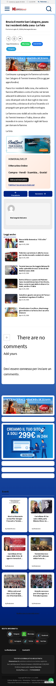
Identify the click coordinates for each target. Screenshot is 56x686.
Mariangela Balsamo (30, 29)
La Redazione (10, 650)
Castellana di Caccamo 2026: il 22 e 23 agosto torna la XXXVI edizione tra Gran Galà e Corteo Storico (15, 560)
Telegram (11, 49)
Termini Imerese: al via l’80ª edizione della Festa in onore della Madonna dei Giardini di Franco (41, 560)
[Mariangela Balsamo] (28, 208)
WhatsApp (25, 44)
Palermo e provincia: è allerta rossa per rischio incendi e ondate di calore (34, 254)
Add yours (10, 353)
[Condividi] (8, 38)
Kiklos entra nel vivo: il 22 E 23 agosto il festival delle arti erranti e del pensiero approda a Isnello (14, 597)
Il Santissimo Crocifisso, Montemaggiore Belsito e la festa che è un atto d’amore (34, 310)
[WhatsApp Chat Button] (51, 680)
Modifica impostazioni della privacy (28, 613)
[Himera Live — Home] (19, 9)
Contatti (26, 650)
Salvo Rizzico (11, 529)
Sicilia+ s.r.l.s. (17, 680)
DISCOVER (37, 44)
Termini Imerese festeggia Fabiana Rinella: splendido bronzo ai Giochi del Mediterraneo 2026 (34, 268)
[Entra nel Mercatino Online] (28, 172)
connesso (26, 369)
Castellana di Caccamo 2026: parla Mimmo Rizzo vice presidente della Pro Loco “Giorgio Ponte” (41, 522)
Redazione (37, 529)
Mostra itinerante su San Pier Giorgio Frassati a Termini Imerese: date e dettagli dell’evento (15, 522)
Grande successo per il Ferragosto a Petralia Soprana (41, 593)
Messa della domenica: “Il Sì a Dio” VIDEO (33, 241)
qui (44, 78)
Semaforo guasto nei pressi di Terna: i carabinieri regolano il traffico (34, 296)
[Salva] (14, 38)
